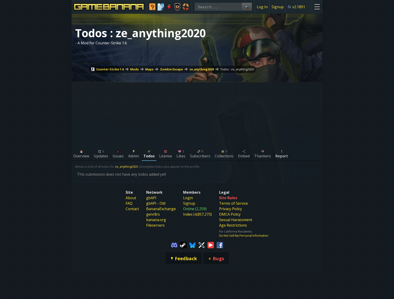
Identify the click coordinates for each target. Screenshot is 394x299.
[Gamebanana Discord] (174, 244)
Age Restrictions (233, 225)
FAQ (129, 203)
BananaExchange (161, 208)
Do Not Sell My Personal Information (243, 235)
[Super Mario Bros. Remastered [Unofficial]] (152, 6)
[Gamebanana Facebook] (219, 244)
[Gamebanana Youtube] (210, 244)
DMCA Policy (230, 214)
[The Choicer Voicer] (161, 6)
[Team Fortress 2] (185, 6)
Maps (149, 69)
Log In (262, 6)
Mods (134, 69)
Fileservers (155, 225)
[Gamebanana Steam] (183, 244)
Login (188, 197)
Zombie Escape (171, 69)
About (131, 197)
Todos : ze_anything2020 (237, 69)
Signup (278, 6)
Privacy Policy (230, 208)
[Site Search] (246, 7)
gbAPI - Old (155, 203)
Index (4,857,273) (197, 214)
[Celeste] (169, 6)
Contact (132, 208)
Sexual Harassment (235, 219)
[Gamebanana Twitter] (201, 244)
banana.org (156, 219)
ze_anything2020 (201, 69)
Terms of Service (233, 203)
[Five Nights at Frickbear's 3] (177, 6)
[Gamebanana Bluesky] (192, 244)
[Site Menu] (317, 6)
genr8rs (153, 214)
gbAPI (151, 197)
